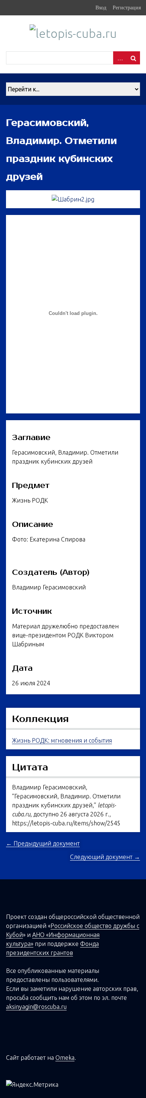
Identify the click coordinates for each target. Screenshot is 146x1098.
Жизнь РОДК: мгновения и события (62, 740)
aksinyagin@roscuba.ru (36, 1006)
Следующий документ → (105, 856)
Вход (100, 7)
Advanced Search (120, 57)
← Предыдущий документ (43, 843)
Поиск (133, 57)
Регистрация (127, 7)
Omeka (64, 1057)
